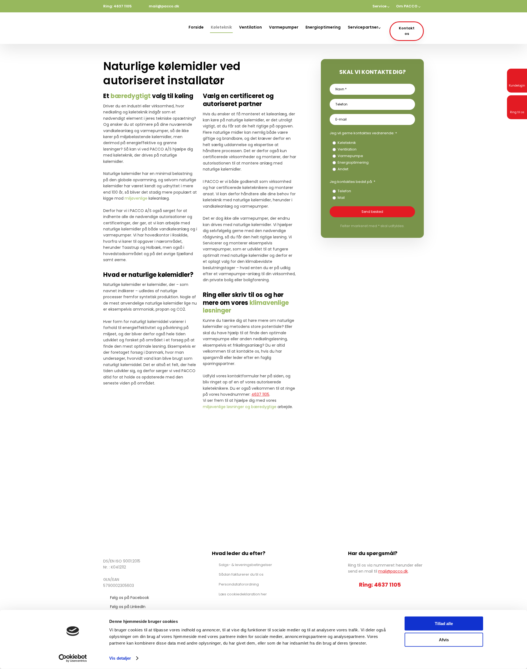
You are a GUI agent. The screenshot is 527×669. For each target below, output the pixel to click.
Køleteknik (221, 27)
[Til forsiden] (128, 28)
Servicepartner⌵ (364, 27)
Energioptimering (323, 27)
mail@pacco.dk (393, 571)
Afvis (444, 639)
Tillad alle (444, 623)
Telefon (344, 191)
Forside (196, 27)
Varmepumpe (350, 155)
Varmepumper (283, 27)
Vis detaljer (120, 658)
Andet (343, 169)
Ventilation (250, 27)
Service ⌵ (380, 6)
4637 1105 (260, 394)
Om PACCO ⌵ (408, 6)
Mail (341, 197)
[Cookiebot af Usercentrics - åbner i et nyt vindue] (73, 658)
